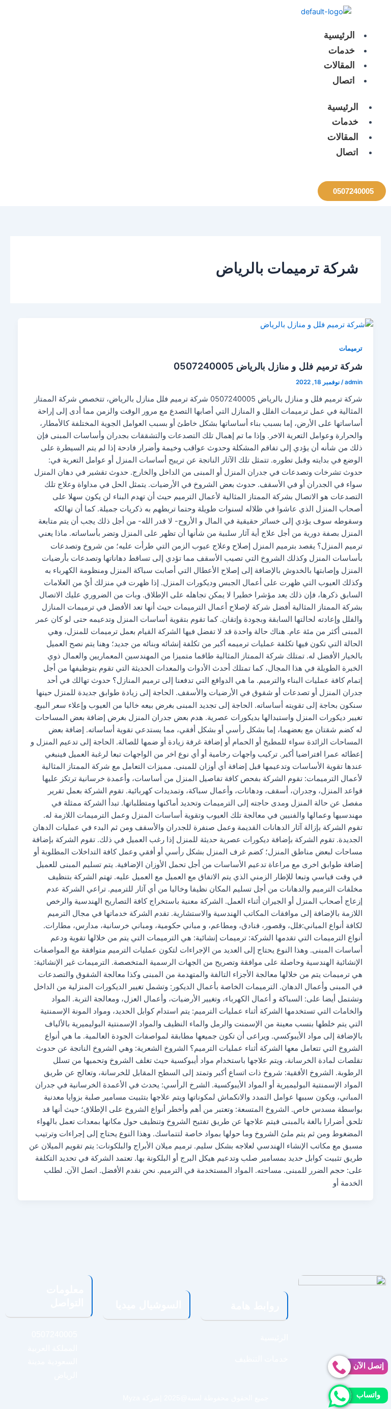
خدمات (341, 50)
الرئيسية (339, 35)
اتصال (343, 80)
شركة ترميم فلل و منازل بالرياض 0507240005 (268, 365)
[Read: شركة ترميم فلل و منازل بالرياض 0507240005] (316, 324)
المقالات (339, 65)
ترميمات (350, 348)
